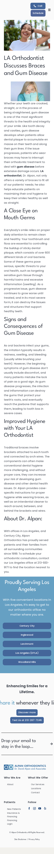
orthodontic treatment (26, 162)
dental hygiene (32, 465)
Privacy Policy (34, 839)
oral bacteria (17, 345)
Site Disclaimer (20, 839)
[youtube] (39, 808)
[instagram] (34, 808)
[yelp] (45, 808)
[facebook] (29, 808)
